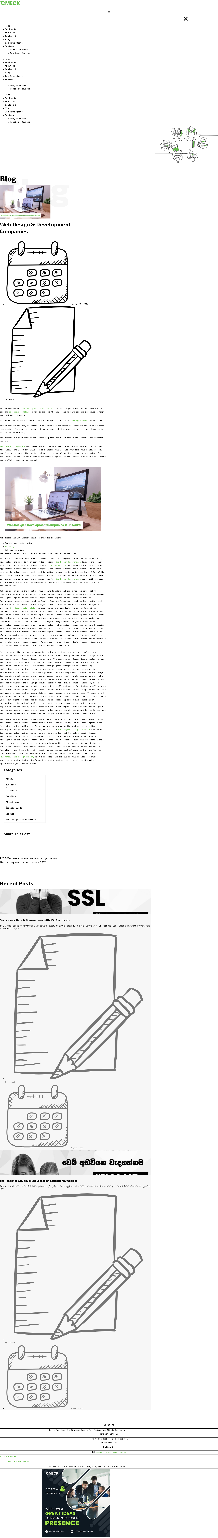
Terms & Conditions (17, 1462)
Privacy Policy (9, 1457)
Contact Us (11, 69)
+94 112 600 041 (119, 1439)
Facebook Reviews (20, 89)
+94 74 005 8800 (98, 1439)
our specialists (57, 565)
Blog (7, 73)
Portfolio (10, 62)
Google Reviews (19, 85)
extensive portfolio (20, 412)
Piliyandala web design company (17, 757)
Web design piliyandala (22, 608)
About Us (10, 66)
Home (7, 59)
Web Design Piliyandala (68, 562)
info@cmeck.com (109, 1442)
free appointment (79, 420)
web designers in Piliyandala (38, 408)
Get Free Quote (14, 76)
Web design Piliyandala (12, 446)
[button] (24, 840)
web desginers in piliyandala (74, 730)
